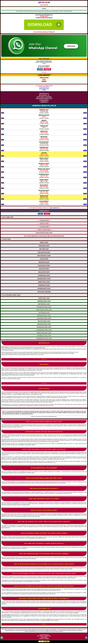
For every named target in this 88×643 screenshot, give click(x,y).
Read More (44, 359)
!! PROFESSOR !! (44, 100)
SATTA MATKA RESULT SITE (44, 98)
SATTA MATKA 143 (44, 95)
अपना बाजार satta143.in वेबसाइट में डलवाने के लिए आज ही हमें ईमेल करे (44, 87)
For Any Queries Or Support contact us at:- (44, 207)
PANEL (85, 112)
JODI (2, 112)
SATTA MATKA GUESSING (44, 97)
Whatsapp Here (44, 72)
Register (47, 69)
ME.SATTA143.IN (44, 93)
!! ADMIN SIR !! (44, 102)
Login (39, 69)
